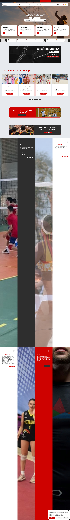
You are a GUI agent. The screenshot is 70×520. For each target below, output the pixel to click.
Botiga (46, 4)
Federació (16, 4)
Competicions (31, 4)
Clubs (27, 86)
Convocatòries (11, 86)
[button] (68, 510)
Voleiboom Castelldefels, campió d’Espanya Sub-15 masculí (42, 89)
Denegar (59, 517)
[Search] (45, 20)
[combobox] (34, 20)
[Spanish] (65, 4)
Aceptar (52, 517)
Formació (61, 86)
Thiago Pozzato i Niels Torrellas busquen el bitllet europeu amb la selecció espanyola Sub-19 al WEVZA (10, 89)
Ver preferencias (65, 517)
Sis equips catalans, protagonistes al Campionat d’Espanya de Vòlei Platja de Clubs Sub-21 (26, 89)
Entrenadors (21, 4)
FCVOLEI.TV (56, 27)
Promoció (36, 4)
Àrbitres (26, 4)
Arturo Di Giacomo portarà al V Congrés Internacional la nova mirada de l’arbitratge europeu (60, 89)
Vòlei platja (29, 86)
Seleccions (41, 4)
